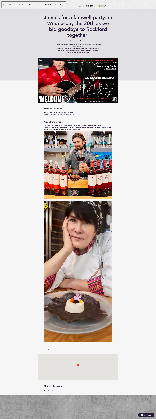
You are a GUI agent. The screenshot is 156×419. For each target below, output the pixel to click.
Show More (47, 350)
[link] (101, 6)
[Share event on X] (48, 390)
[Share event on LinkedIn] (52, 390)
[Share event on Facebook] (44, 390)
